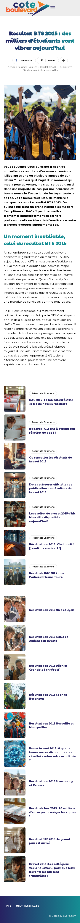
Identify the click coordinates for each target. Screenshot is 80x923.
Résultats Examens (27, 67)
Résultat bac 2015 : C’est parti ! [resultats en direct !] (51, 546)
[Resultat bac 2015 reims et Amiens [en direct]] (14, 638)
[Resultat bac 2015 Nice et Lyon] (14, 609)
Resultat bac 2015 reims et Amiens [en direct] (48, 639)
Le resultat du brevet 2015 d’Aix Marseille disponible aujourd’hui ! (52, 517)
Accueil (11, 67)
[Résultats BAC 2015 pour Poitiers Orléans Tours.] (14, 572)
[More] (64, 60)
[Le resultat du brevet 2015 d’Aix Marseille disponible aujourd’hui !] (14, 514)
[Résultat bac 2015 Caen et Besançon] (14, 696)
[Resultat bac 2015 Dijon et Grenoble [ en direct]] (14, 667)
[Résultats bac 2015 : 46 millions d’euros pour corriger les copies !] (14, 811)
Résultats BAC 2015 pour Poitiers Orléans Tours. (47, 575)
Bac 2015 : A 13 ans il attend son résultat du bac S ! (52, 430)
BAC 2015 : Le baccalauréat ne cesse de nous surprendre (51, 402)
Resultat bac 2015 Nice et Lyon (51, 610)
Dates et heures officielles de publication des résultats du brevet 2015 (50, 488)
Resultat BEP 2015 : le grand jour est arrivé (49, 841)
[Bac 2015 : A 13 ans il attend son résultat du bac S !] (14, 427)
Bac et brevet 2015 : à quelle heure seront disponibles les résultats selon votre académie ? (52, 754)
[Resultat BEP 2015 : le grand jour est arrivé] (14, 840)
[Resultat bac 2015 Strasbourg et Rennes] (14, 782)
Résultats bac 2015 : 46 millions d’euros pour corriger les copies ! (52, 812)
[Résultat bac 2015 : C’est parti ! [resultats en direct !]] (14, 543)
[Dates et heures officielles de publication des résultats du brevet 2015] (14, 485)
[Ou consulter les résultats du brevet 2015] (14, 456)
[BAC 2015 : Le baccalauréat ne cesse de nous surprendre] (14, 399)
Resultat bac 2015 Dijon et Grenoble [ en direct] (48, 667)
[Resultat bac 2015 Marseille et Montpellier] (14, 725)
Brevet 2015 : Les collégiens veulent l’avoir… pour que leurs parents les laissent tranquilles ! (52, 869)
